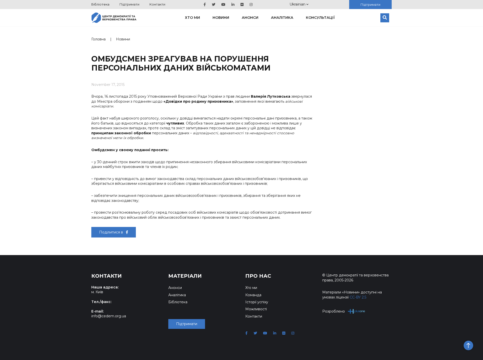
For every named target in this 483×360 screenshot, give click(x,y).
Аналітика (282, 17)
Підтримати (129, 4)
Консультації (320, 17)
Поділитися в (111, 232)
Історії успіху (256, 302)
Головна (98, 39)
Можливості (256, 309)
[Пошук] (384, 17)
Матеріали (185, 276)
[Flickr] (242, 4)
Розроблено (333, 311)
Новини (221, 17)
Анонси (250, 17)
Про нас (258, 276)
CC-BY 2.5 (358, 297)
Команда (253, 295)
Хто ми (192, 17)
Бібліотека (100, 4)
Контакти (157, 4)
